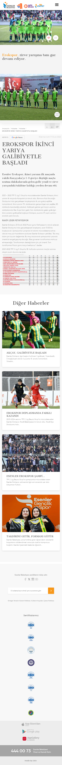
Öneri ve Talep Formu (19, 6)
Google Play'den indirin (31, 731)
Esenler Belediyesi (9, 5)
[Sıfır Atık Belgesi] (31, 712)
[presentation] (5, 97)
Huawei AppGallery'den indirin (31, 738)
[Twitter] (29, 579)
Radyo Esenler (39, 6)
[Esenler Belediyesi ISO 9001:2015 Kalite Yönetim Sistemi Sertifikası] (31, 625)
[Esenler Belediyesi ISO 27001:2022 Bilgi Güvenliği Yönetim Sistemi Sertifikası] (31, 650)
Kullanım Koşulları (37, 601)
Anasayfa (5, 129)
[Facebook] (25, 579)
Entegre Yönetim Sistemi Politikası (19, 601)
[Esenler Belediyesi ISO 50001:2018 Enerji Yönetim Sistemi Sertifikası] (31, 700)
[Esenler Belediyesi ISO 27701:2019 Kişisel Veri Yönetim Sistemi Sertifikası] (31, 662)
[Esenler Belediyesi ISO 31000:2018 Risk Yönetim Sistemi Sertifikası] (31, 675)
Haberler (14, 129)
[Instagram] (33, 579)
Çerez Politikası (49, 601)
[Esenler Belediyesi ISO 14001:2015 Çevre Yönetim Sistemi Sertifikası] (31, 637)
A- (47, 127)
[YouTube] (36, 579)
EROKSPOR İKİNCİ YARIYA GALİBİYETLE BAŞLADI (19, 131)
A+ (52, 127)
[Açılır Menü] (57, 5)
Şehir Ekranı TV (29, 6)
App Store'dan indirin (31, 724)
